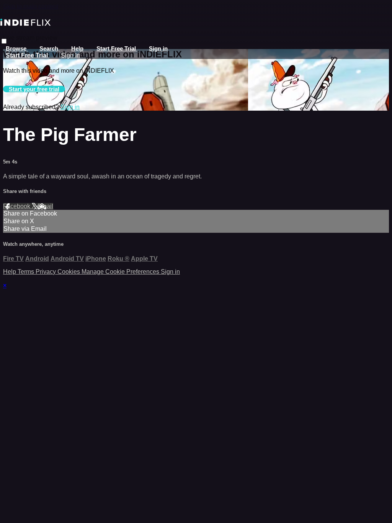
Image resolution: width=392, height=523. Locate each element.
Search (49, 48)
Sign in (158, 48)
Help (77, 48)
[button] (4, 41)
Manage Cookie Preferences (121, 271)
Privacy (46, 271)
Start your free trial (34, 89)
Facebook (17, 206)
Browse (17, 48)
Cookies (69, 271)
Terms (27, 271)
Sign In (70, 55)
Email (45, 206)
